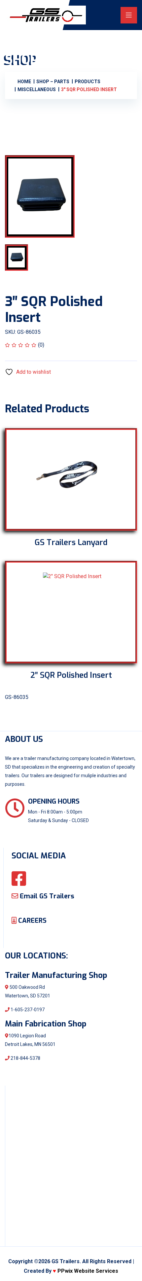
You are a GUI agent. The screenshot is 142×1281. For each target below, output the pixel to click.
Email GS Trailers (46, 896)
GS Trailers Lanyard (71, 542)
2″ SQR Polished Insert (71, 675)
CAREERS (32, 920)
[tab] (26, 257)
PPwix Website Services (87, 1271)
